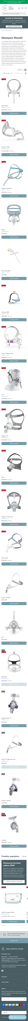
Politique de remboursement (8, 967)
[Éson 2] (14, 214)
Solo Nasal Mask (5, 271)
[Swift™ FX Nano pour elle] (14, 744)
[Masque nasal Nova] (14, 173)
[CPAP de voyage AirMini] (13, 898)
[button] (22, 8)
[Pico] (14, 622)
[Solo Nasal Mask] (14, 256)
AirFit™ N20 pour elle (7, 353)
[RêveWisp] (14, 662)
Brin (2, 394)
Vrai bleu (3, 840)
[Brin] (14, 379)
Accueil (2, 30)
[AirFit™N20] (14, 90)
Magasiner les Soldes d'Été (14, 26)
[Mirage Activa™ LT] (14, 703)
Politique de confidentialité (8, 965)
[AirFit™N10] (14, 543)
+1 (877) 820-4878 (13, 956)
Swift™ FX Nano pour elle (8, 759)
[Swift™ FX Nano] (14, 582)
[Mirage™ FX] (14, 421)
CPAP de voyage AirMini (7, 912)
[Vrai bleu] (14, 825)
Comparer (19, 69)
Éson (2, 477)
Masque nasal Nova (6, 188)
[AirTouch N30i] (14, 297)
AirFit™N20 (4, 105)
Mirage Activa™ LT (6, 718)
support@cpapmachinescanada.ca (15, 958)
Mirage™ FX (4, 436)
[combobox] (14, 13)
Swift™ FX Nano (5, 597)
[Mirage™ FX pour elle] (14, 501)
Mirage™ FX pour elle (7, 516)
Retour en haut (14, 940)
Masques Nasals (9, 30)
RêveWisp (4, 677)
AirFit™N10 (4, 558)
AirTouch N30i (5, 312)
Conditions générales (21, 965)
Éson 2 (3, 229)
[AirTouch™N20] (14, 132)
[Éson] (14, 462)
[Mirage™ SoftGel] (14, 785)
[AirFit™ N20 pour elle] (14, 338)
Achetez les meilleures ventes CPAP (14, 881)
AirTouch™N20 (5, 147)
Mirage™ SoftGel (6, 800)
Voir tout (24, 856)
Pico (2, 637)
